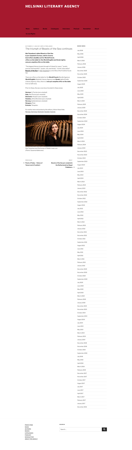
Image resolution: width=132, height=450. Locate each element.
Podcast (76, 29)
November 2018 (82, 346)
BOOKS (27, 431)
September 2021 (82, 242)
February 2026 (81, 64)
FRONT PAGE (29, 425)
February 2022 (81, 225)
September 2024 (82, 121)
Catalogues (55, 29)
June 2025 (80, 91)
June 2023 (80, 171)
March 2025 (81, 101)
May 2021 (80, 252)
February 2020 (81, 299)
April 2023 (80, 178)
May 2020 (80, 289)
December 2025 (82, 70)
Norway (28, 112)
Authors (36, 29)
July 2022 (80, 208)
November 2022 (82, 195)
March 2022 (80, 222)
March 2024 (81, 141)
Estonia (52, 112)
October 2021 (81, 238)
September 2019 (82, 316)
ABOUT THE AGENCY (31, 439)
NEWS (27, 427)
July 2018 (80, 356)
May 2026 (80, 54)
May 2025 (80, 94)
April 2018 (80, 363)
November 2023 (82, 154)
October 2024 (81, 117)
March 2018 (80, 366)
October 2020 (81, 276)
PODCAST (28, 435)
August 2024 (81, 124)
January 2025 (81, 107)
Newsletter (87, 29)
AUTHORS (28, 429)
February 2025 (81, 104)
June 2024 (80, 131)
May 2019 (80, 329)
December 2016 (82, 407)
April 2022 (80, 218)
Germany (34, 112)
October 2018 (81, 349)
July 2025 (80, 87)
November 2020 (82, 272)
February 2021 (81, 262)
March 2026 (81, 60)
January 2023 (81, 188)
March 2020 (81, 296)
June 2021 (80, 249)
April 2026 (80, 57)
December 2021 (82, 232)
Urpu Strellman (46, 46)
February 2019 (81, 336)
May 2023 (80, 175)
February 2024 (81, 144)
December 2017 (82, 373)
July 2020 (80, 282)
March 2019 (80, 333)
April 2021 (80, 255)
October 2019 (81, 312)
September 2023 (82, 161)
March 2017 (80, 397)
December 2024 (82, 111)
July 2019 (80, 323)
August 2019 (81, 319)
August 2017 (81, 383)
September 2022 (82, 202)
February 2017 (81, 400)
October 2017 (81, 380)
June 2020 (80, 286)
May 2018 (80, 360)
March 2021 (80, 259)
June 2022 (80, 212)
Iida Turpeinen (44, 71)
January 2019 (81, 339)
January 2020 (81, 302)
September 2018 (82, 353)
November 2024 (82, 114)
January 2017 (81, 403)
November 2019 (82, 309)
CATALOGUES (29, 433)
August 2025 (81, 84)
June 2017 (80, 390)
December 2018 (82, 343)
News (28, 29)
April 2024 (80, 138)
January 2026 (81, 67)
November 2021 (82, 235)
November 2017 (82, 376)
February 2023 (81, 185)
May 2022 (80, 215)
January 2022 (81, 228)
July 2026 (80, 50)
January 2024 (81, 148)
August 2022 (81, 205)
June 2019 (80, 326)
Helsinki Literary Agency (52, 6)
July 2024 (80, 128)
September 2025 (82, 80)
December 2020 (82, 269)
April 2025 (80, 97)
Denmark (41, 112)
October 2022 (81, 198)
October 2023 (81, 158)
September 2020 (82, 279)
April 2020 (80, 292)
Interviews (66, 29)
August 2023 (81, 165)
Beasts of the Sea (31, 71)
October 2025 (81, 77)
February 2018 (81, 370)
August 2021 (81, 245)
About (97, 29)
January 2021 (81, 265)
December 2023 (82, 151)
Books (45, 29)
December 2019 (82, 306)
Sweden (47, 112)
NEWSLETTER (29, 437)
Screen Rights (30, 34)
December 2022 (82, 191)
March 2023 (81, 181)
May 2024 (80, 134)
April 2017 (80, 393)
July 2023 (80, 168)
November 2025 (82, 74)
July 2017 (80, 386)
